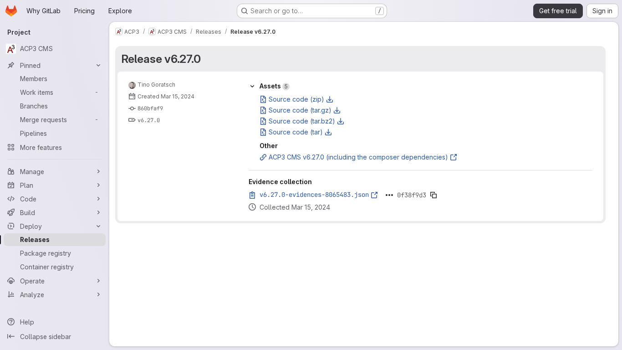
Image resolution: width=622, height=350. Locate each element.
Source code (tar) (296, 132)
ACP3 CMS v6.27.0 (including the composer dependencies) (358, 157)
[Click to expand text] (389, 195)
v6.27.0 (149, 120)
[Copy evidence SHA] (433, 195)
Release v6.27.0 (160, 59)
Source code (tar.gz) (300, 110)
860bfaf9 (150, 108)
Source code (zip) (296, 99)
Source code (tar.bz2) (302, 121)
